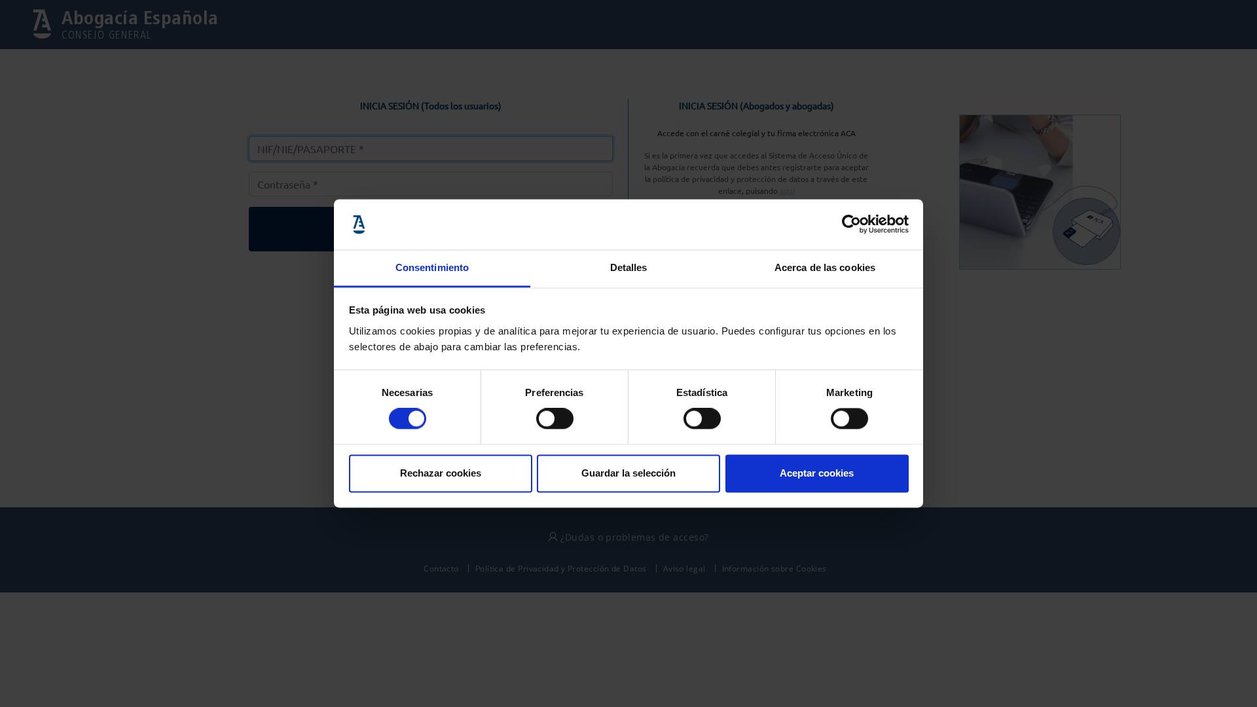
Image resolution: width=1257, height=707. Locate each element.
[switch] (555, 418)
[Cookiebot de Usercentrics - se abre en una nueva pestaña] (851, 224)
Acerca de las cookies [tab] (824, 267)
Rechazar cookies (440, 473)
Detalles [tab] (628, 267)
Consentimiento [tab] (432, 267)
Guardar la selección (628, 473)
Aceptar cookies (817, 473)
